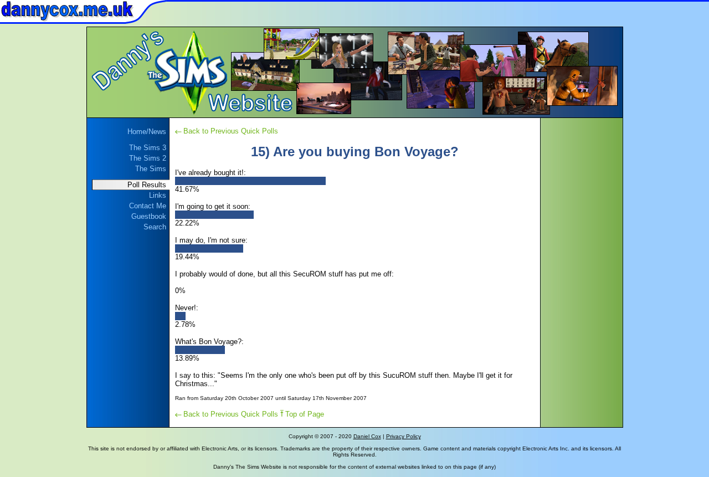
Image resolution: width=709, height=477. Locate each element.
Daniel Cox (367, 436)
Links (157, 195)
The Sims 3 (147, 147)
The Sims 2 (147, 158)
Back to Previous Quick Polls (230, 131)
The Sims (150, 169)
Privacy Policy (403, 436)
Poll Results (146, 185)
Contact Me (147, 206)
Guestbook (148, 216)
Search (154, 227)
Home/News (146, 131)
